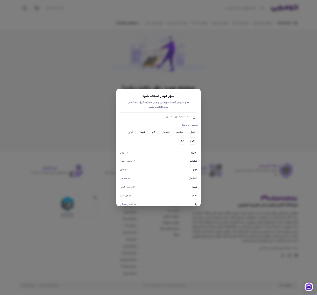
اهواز (192, 141)
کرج (153, 132)
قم (182, 141)
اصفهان (166, 132)
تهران (192, 132)
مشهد (179, 132)
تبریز (130, 132)
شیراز (142, 132)
